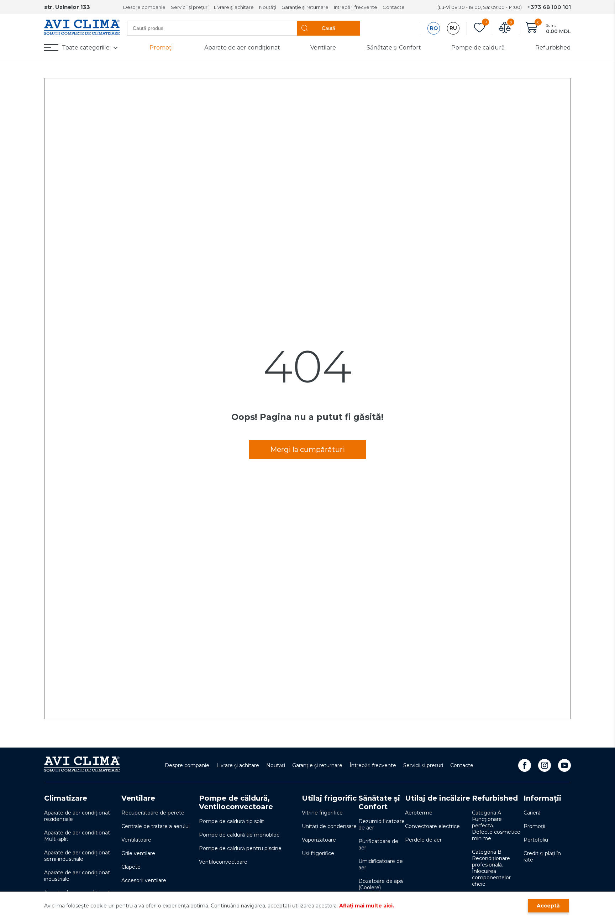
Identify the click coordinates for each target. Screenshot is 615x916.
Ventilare (323, 47)
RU (453, 28)
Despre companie (144, 7)
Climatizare (65, 798)
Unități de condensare (329, 826)
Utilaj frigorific (329, 798)
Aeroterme (418, 813)
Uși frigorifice (318, 853)
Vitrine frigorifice (322, 813)
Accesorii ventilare (143, 880)
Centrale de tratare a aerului (155, 826)
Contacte (394, 7)
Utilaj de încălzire (437, 798)
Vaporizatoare (319, 840)
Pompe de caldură (478, 47)
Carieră (532, 813)
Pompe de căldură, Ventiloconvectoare (236, 802)
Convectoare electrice (432, 826)
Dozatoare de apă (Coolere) (380, 884)
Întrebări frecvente (355, 7)
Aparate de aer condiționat (242, 47)
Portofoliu (536, 840)
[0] (479, 28)
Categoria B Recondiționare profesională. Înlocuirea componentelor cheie (491, 868)
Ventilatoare (136, 840)
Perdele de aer (423, 840)
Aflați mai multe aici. (366, 905)
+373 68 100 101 (549, 7)
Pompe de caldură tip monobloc (239, 835)
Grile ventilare (138, 853)
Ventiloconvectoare (223, 862)
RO (434, 28)
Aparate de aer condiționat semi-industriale (77, 855)
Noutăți (267, 7)
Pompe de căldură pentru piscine (240, 848)
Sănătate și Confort (394, 47)
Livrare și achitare (234, 7)
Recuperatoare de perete (152, 813)
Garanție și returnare (305, 7)
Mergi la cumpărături (307, 449)
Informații (542, 798)
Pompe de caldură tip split (231, 821)
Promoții (161, 47)
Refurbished (553, 47)
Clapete (131, 867)
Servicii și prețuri (190, 7)
